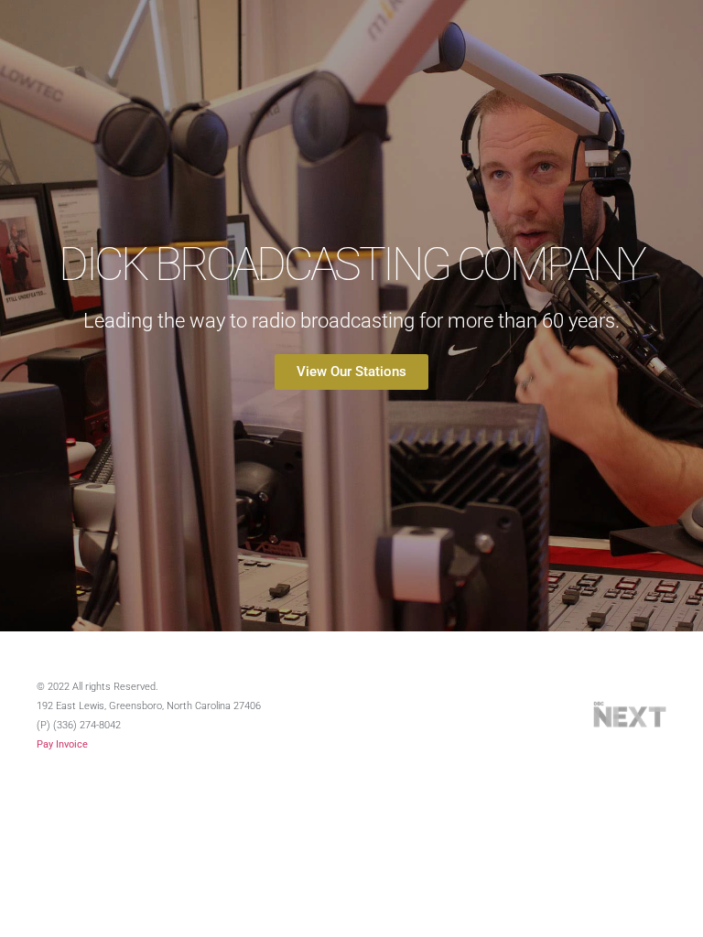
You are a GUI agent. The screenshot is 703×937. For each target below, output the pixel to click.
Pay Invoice (62, 744)
